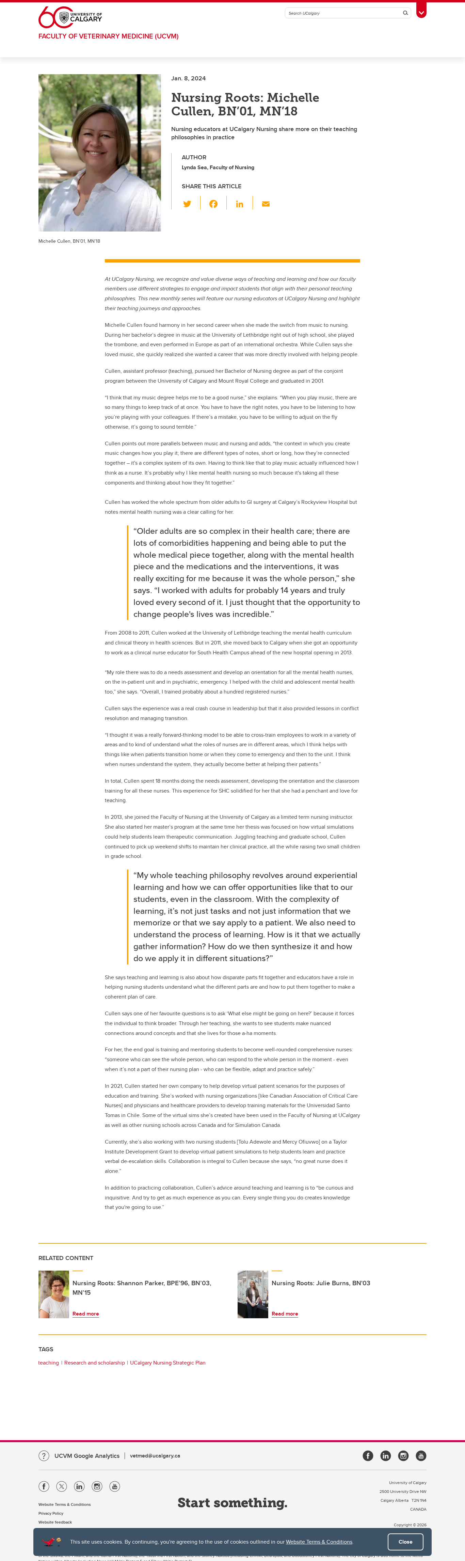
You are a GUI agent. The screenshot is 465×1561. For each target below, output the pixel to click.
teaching (48, 1363)
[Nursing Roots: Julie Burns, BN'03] (253, 1294)
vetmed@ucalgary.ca (155, 1456)
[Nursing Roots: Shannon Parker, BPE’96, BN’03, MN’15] (53, 1294)
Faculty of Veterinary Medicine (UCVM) (108, 36)
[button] (191, 202)
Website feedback (55, 1522)
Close (406, 1542)
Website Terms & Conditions (319, 1542)
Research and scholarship (94, 1363)
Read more (86, 1314)
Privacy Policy (50, 1513)
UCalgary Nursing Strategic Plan (168, 1363)
